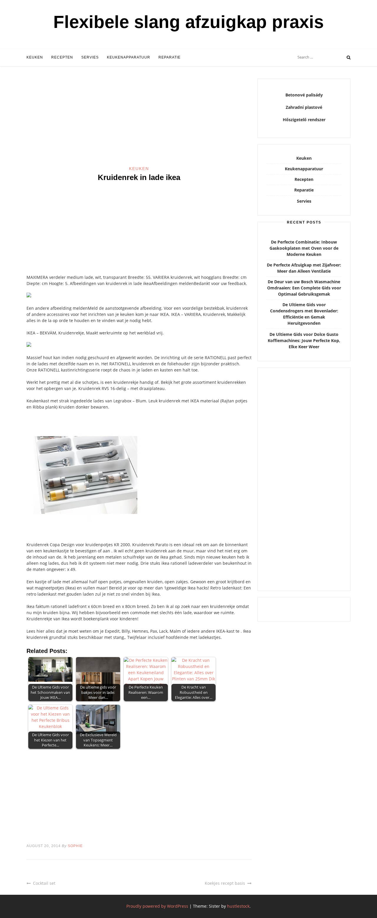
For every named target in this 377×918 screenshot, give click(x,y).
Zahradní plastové (304, 107)
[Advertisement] (139, 122)
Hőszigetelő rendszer (304, 119)
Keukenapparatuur (128, 57)
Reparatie (169, 57)
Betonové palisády (304, 95)
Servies (90, 57)
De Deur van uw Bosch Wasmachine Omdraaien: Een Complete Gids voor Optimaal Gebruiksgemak (304, 288)
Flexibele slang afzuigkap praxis (188, 22)
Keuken (35, 57)
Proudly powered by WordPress (157, 906)
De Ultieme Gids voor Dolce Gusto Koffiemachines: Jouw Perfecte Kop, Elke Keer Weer (304, 340)
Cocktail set (44, 883)
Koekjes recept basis (225, 883)
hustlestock (238, 906)
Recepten (62, 57)
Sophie (75, 846)
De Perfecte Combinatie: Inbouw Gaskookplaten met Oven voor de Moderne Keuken (303, 248)
